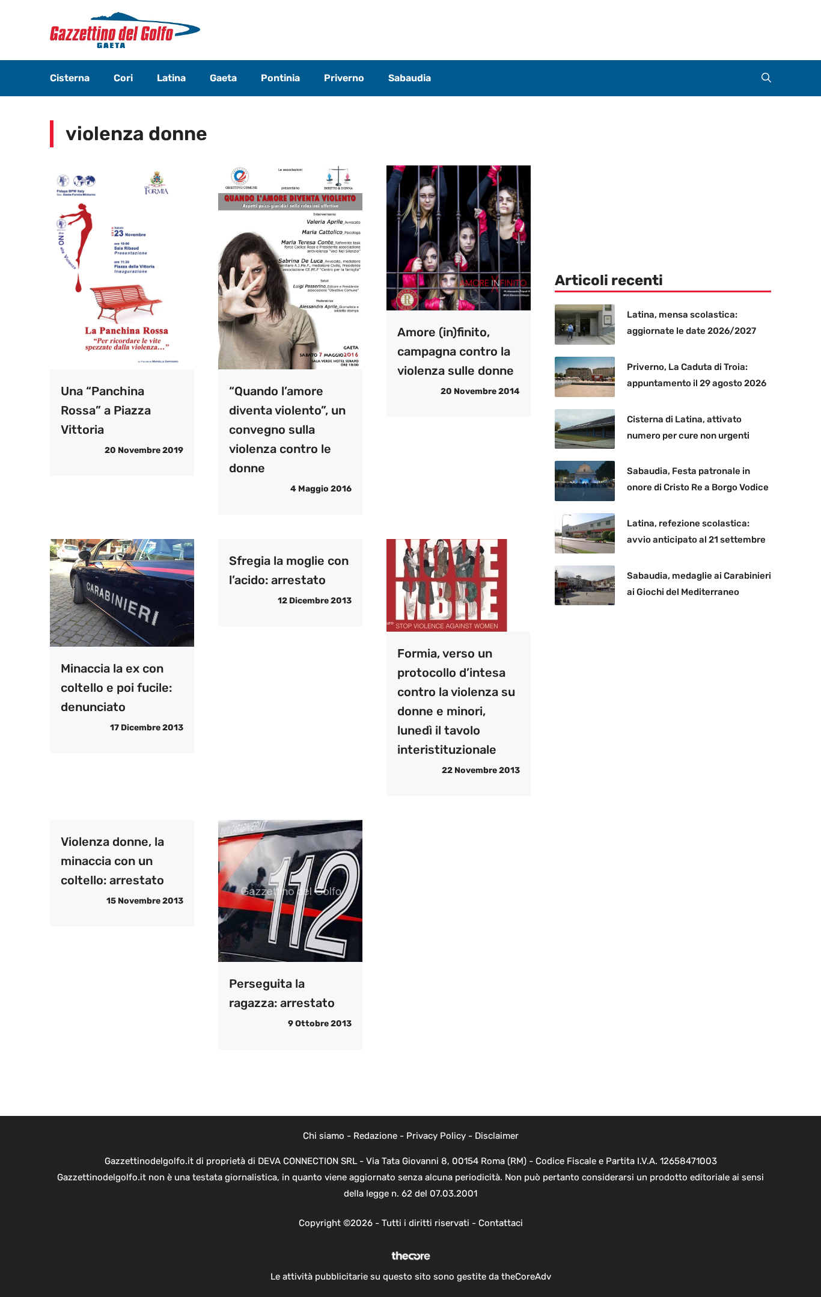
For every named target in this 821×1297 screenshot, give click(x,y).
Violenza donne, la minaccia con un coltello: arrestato (112, 860)
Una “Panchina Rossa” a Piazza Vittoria (106, 410)
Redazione (375, 1135)
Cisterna (70, 78)
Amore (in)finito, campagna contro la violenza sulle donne (455, 351)
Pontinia (280, 78)
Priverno (344, 78)
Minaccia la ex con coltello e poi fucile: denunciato (116, 687)
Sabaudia (409, 78)
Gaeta (223, 78)
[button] (766, 78)
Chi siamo (323, 1135)
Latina (171, 78)
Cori (123, 78)
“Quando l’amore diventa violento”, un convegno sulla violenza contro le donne (287, 429)
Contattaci (500, 1223)
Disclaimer (497, 1135)
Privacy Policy (436, 1135)
